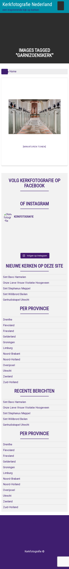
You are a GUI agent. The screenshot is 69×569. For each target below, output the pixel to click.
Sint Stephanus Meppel (16, 288)
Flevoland (8, 325)
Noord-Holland (11, 359)
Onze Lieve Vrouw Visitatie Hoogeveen (26, 282)
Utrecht (7, 370)
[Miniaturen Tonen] (34, 146)
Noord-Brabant (11, 353)
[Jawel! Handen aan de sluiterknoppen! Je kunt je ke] (19, 236)
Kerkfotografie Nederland (27, 4)
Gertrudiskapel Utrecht (16, 299)
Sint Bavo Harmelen (14, 277)
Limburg (8, 348)
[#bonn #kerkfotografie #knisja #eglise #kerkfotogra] (49, 236)
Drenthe (7, 319)
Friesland (8, 331)
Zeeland (8, 376)
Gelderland (9, 336)
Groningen (9, 342)
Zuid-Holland (10, 382)
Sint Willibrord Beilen (15, 294)
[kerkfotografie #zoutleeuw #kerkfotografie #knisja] (19, 227)
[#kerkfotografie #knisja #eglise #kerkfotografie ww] (49, 244)
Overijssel (9, 365)
